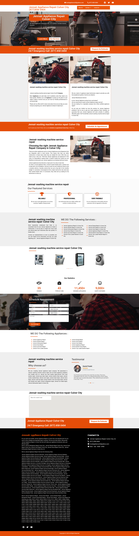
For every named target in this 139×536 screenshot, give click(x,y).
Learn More (43, 39)
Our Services (55, 39)
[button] (69, 268)
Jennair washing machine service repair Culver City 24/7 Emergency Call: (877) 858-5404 (54, 49)
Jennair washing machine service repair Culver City (54, 124)
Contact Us (96, 7)
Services (87, 7)
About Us (80, 7)
